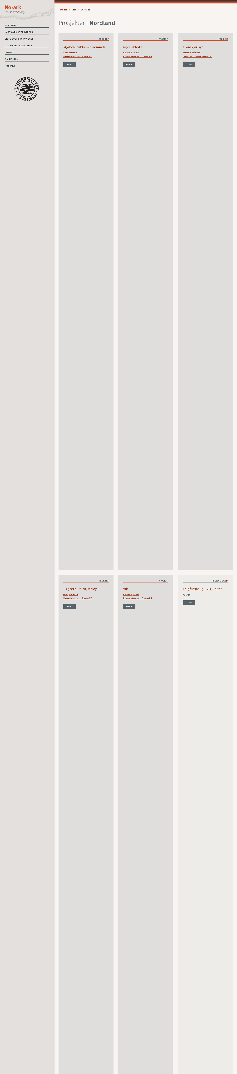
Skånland (196, 53)
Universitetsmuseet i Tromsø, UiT (77, 56)
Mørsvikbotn (132, 47)
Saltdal (136, 594)
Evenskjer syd (193, 47)
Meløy (65, 594)
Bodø (65, 53)
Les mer (69, 65)
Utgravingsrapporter (18, 45)
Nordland (73, 53)
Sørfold (136, 53)
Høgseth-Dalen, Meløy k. (81, 589)
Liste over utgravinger (19, 39)
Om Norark (11, 59)
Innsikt (9, 52)
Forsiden (10, 25)
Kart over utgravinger (19, 32)
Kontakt (10, 66)
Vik (125, 589)
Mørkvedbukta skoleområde (84, 47)
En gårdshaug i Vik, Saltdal (203, 589)
